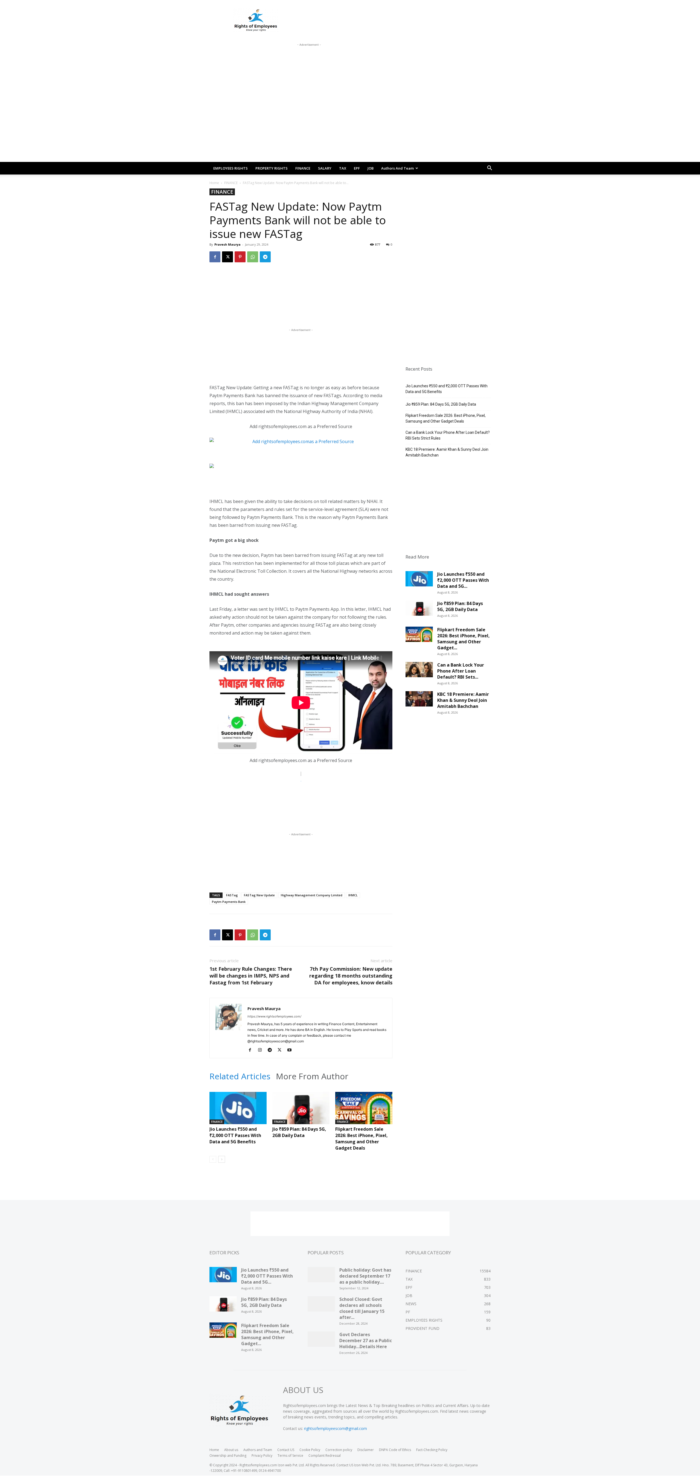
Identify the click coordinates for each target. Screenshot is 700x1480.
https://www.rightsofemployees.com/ (274, 1016)
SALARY (324, 168)
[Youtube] (291, 1050)
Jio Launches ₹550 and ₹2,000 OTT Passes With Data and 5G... (463, 580)
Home (214, 183)
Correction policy (338, 1449)
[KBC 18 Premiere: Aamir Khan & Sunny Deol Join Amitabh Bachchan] (419, 700)
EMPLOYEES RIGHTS (230, 168)
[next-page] (221, 1159)
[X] (227, 256)
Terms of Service (290, 1455)
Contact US (285, 1449)
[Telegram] (265, 256)
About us (231, 1449)
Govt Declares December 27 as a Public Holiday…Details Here (365, 1340)
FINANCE (302, 168)
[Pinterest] (240, 256)
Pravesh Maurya (227, 244)
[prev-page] (212, 1159)
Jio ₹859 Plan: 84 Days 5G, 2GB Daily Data (299, 1132)
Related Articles (239, 1076)
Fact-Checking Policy (431, 1449)
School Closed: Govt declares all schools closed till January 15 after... (361, 1308)
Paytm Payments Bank (229, 902)
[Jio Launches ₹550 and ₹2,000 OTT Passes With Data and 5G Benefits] (238, 1111)
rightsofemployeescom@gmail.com (335, 1428)
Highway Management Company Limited (311, 895)
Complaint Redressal (324, 1455)
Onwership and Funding (227, 1455)
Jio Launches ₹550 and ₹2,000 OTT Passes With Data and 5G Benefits (235, 1135)
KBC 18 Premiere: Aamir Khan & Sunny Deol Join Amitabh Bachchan (447, 452)
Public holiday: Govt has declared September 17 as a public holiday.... (365, 1276)
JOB (371, 168)
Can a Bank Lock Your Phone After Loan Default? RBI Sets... (460, 671)
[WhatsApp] (252, 256)
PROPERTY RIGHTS (271, 168)
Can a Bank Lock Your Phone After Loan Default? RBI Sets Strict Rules (448, 435)
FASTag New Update (259, 895)
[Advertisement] (309, 60)
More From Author (312, 1076)
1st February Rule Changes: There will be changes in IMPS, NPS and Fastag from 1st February (250, 976)
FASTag (232, 895)
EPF (357, 168)
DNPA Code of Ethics (395, 1449)
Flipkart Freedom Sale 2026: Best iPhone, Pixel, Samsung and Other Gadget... (463, 639)
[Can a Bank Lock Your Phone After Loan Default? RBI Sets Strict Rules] (419, 671)
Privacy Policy (262, 1455)
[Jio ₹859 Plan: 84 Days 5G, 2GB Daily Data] (300, 1111)
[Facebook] (214, 256)
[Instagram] (261, 1050)
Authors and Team (397, 168)
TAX (342, 168)
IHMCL (353, 895)
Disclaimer (365, 1449)
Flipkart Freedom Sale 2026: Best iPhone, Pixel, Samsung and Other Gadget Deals (361, 1138)
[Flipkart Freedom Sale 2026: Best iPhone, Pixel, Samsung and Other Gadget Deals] (363, 1111)
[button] (489, 168)
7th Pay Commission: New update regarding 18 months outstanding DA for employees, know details (350, 976)
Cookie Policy (309, 1449)
